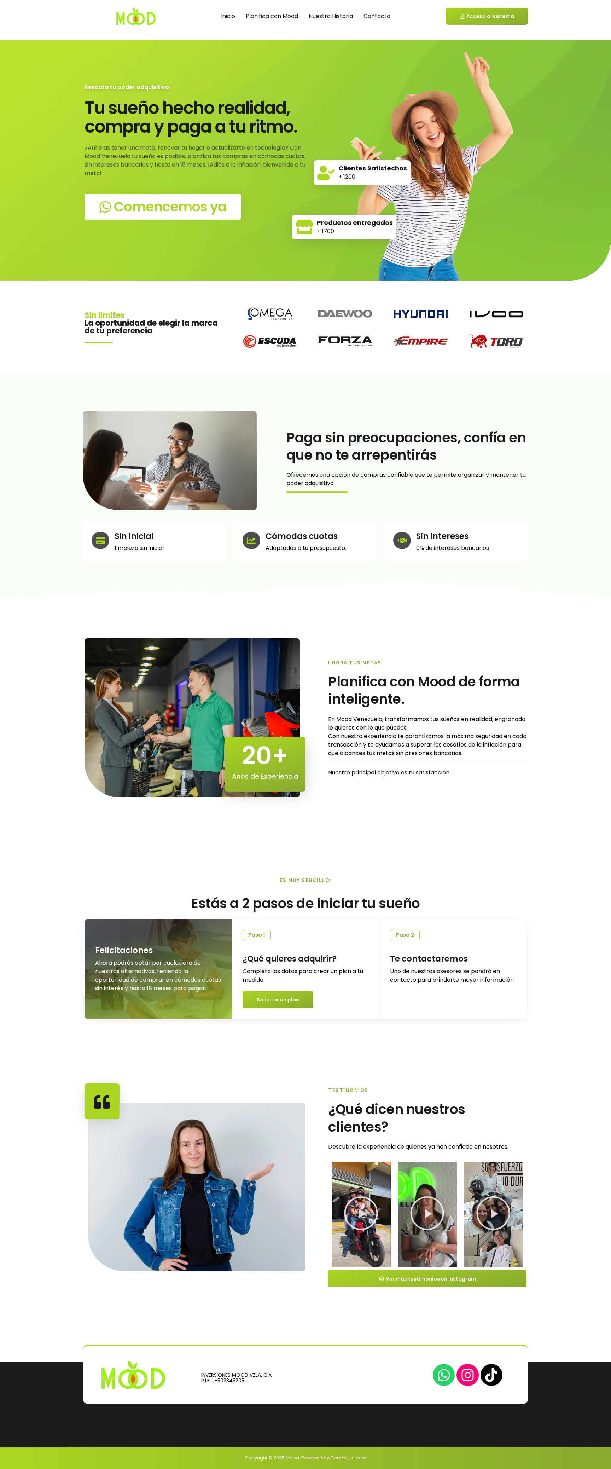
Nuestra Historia (331, 16)
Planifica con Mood (272, 16)
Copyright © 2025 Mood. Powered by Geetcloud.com (305, 1458)
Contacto (376, 16)
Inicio (228, 16)
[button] (361, 1214)
